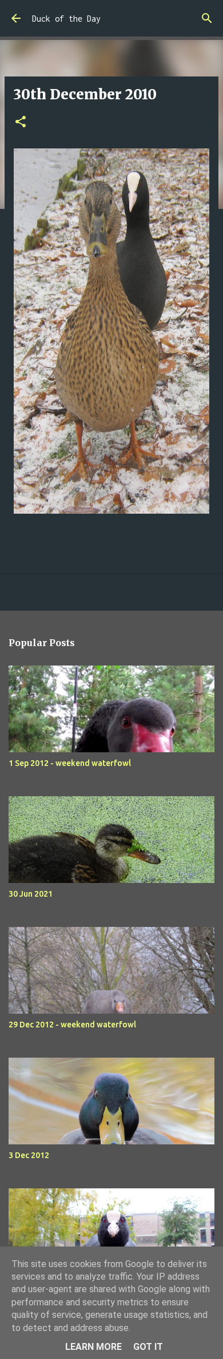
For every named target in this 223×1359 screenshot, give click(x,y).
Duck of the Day (66, 18)
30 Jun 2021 (31, 893)
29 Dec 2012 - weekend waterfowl (72, 1024)
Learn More (93, 1346)
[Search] (207, 18)
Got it (148, 1346)
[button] (20, 122)
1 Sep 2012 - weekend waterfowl (70, 763)
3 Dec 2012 (29, 1155)
